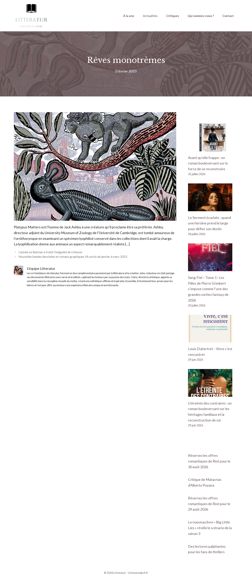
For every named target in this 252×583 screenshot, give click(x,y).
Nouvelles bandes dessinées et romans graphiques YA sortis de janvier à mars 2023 (73, 256)
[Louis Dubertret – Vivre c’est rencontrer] (210, 339)
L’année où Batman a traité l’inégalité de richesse (50, 252)
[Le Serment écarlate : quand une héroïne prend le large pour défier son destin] (210, 208)
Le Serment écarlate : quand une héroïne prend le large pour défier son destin (209, 223)
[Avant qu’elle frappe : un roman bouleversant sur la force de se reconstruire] (210, 148)
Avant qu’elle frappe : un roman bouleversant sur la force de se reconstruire (208, 163)
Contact (228, 16)
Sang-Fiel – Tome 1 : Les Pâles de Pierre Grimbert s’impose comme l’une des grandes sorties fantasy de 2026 (208, 288)
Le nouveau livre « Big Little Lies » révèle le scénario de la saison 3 (210, 528)
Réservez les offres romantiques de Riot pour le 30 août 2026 (209, 461)
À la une (128, 16)
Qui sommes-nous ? (201, 16)
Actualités (150, 16)
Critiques (172, 16)
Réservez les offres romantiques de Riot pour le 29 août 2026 (209, 504)
